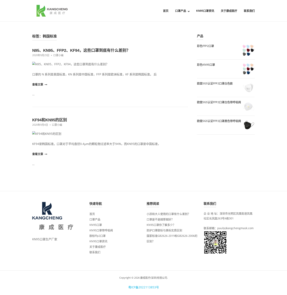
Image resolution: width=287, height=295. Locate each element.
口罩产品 (180, 10)
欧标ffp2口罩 (97, 236)
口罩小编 (58, 55)
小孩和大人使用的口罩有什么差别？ (168, 214)
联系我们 (249, 10)
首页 (165, 10)
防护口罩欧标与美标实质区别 (164, 230)
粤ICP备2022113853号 (143, 287)
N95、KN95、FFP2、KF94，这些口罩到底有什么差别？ (81, 50)
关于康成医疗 (229, 10)
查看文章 (38, 84)
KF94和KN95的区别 (49, 120)
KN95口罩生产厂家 (44, 239)
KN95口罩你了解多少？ (161, 225)
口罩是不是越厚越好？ (160, 219)
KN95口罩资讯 (205, 10)
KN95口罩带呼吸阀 (101, 230)
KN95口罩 (95, 225)
